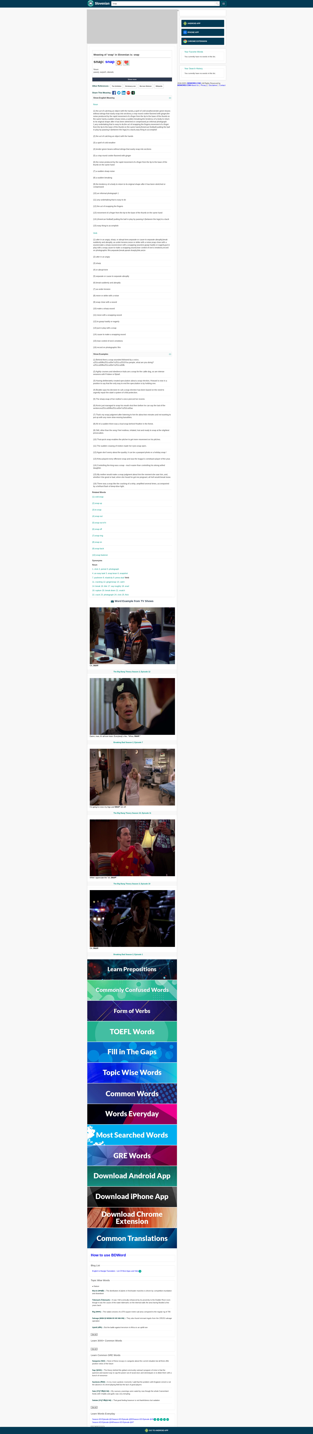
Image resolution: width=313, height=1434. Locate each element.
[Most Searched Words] (132, 1144)
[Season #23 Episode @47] (167, 1420)
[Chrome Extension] (132, 1227)
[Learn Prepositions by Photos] (132, 979)
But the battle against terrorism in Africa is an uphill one (120, 1327)
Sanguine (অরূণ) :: (99, 1361)
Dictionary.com (130, 86)
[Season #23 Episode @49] (161, 1420)
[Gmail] (129, 94)
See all (94, 1334)
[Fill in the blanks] (132, 1062)
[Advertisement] (131, 26)
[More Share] (133, 94)
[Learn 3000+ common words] (132, 1103)
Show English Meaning (132, 98)
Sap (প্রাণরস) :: (98, 1370)
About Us (195, 85)
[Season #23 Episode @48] (164, 1420)
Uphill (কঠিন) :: (98, 1327)
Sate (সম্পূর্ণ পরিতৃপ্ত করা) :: (101, 1391)
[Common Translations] (132, 1248)
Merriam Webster (146, 86)
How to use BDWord (108, 1255)
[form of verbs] (132, 1020)
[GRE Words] (132, 1165)
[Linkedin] (124, 94)
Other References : (101, 86)
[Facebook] (114, 94)
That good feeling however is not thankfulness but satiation (126, 1400)
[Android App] (132, 1186)
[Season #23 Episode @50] (158, 1420)
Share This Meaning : (102, 93)
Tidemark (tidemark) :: (102, 1300)
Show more (132, 79)
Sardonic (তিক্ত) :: (99, 1382)
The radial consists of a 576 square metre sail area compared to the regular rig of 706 (131, 1312)
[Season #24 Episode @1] (155, 1420)
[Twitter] (119, 94)
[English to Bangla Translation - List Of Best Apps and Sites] (140, 1272)
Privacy (204, 85)
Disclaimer (213, 85)
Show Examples (132, 354)
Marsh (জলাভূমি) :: (99, 1291)
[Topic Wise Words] (132, 1082)
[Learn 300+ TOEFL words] (132, 1041)
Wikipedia (159, 86)
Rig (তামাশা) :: (97, 1312)
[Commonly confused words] (132, 1000)
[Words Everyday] (132, 1124)
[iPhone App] (132, 1206)
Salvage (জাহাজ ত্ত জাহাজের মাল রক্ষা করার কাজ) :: (109, 1318)
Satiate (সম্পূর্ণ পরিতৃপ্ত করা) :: (102, 1400)
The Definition (116, 86)
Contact (222, 85)
